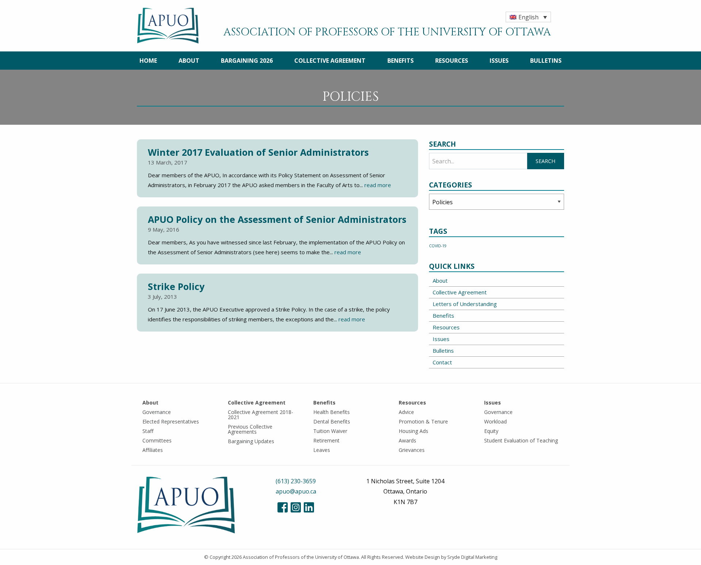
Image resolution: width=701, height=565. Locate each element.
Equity (491, 430)
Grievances (412, 449)
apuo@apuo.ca (296, 491)
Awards (407, 440)
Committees (157, 440)
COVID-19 (438, 245)
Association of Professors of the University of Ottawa (301, 557)
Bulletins (546, 61)
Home (148, 61)
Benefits (400, 61)
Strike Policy (176, 286)
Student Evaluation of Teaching (521, 440)
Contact (442, 362)
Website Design (422, 557)
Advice (406, 412)
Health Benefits (331, 412)
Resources (451, 61)
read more (377, 185)
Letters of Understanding (465, 303)
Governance (156, 412)
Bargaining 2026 (247, 61)
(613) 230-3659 (296, 481)
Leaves (321, 449)
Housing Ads (413, 430)
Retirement (326, 440)
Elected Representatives (170, 421)
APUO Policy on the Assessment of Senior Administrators (277, 219)
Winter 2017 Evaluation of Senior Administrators (258, 152)
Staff (147, 430)
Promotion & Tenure (423, 421)
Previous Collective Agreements (250, 429)
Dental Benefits (331, 421)
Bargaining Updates (251, 441)
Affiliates (152, 449)
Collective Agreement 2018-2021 (260, 415)
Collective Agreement (329, 61)
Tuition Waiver (330, 430)
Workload (495, 421)
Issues (499, 61)
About (189, 61)
